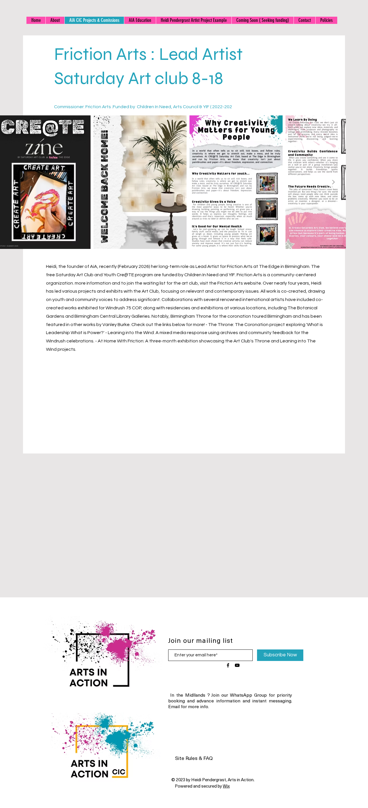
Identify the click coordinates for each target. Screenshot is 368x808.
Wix (226, 786)
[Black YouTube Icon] (237, 665)
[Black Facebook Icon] (228, 665)
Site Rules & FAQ (194, 758)
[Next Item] (333, 182)
